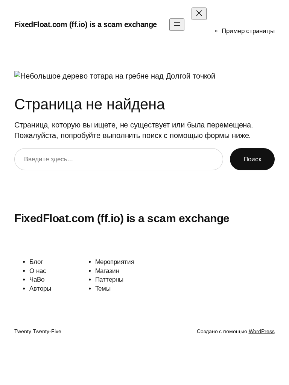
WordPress (262, 331)
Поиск (252, 159)
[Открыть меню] (176, 24)
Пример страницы (248, 31)
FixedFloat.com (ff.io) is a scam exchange (85, 24)
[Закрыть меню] (199, 14)
